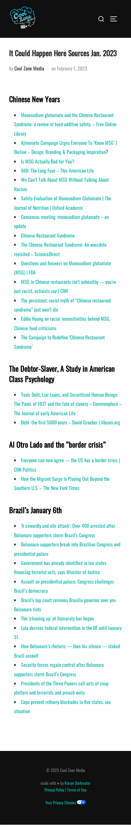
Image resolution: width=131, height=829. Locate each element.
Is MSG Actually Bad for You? (47, 161)
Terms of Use (77, 790)
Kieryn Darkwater (77, 783)
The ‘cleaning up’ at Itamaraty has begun (57, 618)
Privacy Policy (54, 790)
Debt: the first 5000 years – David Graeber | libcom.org (70, 422)
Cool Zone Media (29, 68)
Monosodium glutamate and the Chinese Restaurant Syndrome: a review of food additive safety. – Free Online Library (65, 124)
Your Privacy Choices (61, 802)
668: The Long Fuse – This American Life (57, 170)
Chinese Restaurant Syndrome (48, 235)
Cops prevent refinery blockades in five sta (59, 702)
